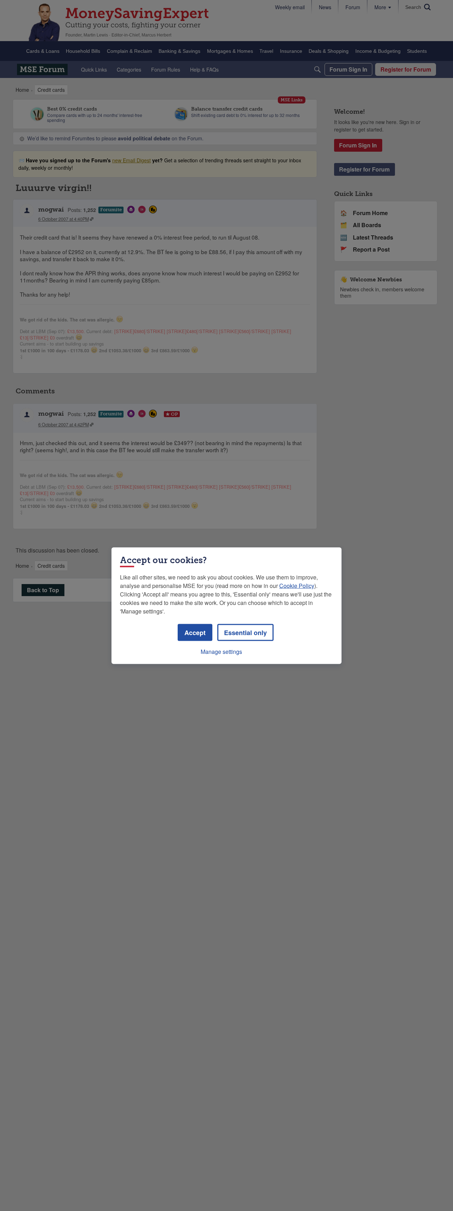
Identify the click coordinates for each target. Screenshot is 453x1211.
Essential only (245, 632)
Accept (195, 632)
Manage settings (221, 651)
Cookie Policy (296, 585)
